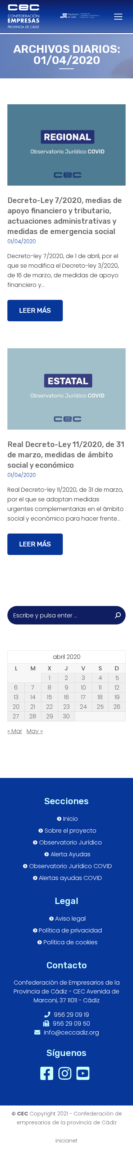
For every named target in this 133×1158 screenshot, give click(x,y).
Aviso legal (70, 918)
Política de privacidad (70, 930)
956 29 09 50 (70, 1023)
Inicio (70, 819)
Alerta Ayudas (71, 854)
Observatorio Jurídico (70, 842)
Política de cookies (71, 942)
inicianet (66, 1140)
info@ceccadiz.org (70, 1032)
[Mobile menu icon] (114, 16)
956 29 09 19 (70, 1014)
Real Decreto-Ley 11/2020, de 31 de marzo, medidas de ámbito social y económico (65, 455)
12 (117, 687)
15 (49, 697)
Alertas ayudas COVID (70, 878)
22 (49, 707)
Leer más (35, 311)
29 (49, 716)
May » (35, 731)
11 (100, 687)
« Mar (14, 731)
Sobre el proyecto (70, 830)
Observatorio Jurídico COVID (70, 866)
